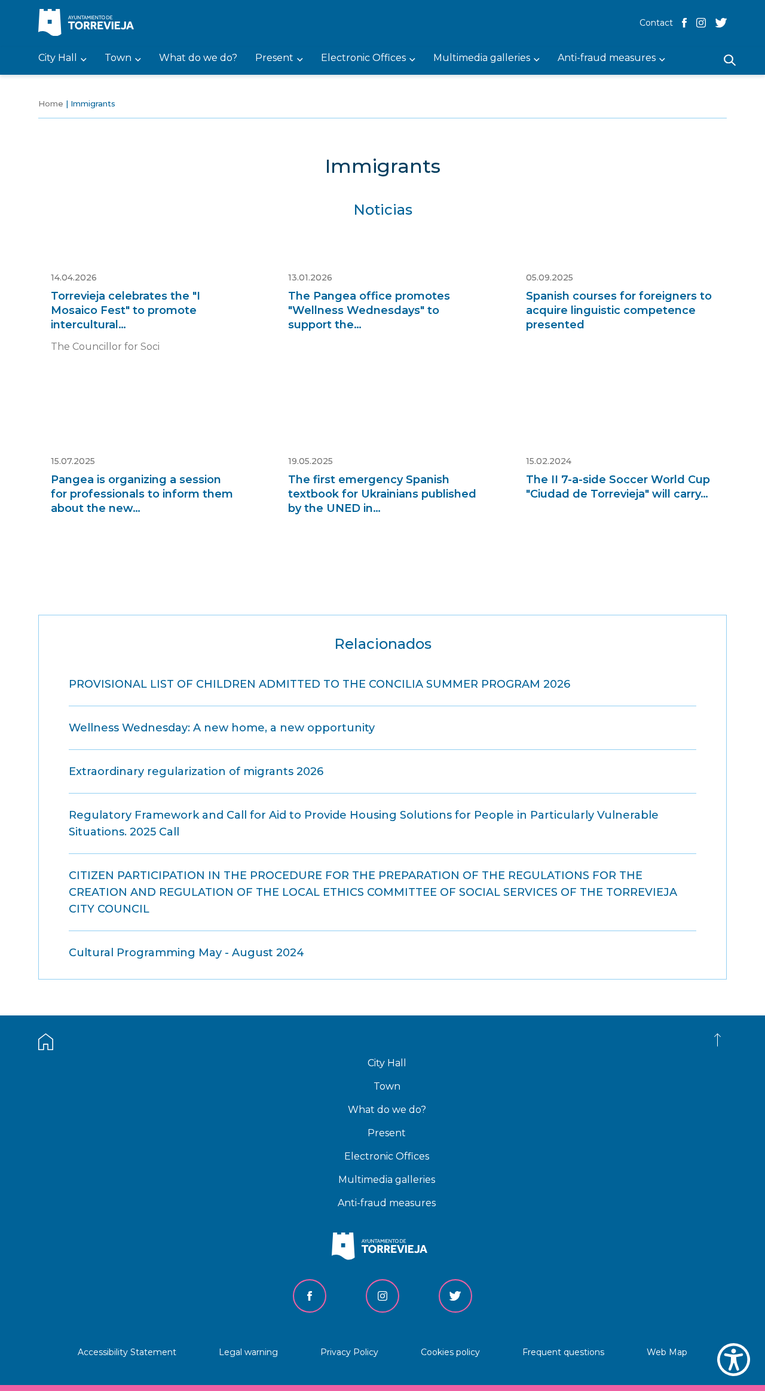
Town (387, 1086)
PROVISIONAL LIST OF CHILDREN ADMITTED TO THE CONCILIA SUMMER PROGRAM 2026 (319, 684)
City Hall (387, 1063)
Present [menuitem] (274, 58)
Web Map (667, 1352)
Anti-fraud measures (387, 1203)
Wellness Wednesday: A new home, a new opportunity (222, 727)
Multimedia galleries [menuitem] (481, 58)
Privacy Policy (349, 1352)
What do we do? (387, 1109)
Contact (656, 22)
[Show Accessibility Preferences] (733, 1359)
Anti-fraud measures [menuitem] (607, 58)
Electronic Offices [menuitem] (363, 58)
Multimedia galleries (386, 1179)
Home (50, 103)
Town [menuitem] (118, 58)
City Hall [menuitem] (57, 58)
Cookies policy (450, 1352)
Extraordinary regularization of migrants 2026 (196, 771)
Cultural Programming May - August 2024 (186, 952)
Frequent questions (563, 1352)
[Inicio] (89, 23)
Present (387, 1133)
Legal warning (248, 1352)
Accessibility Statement (127, 1352)
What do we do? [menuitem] (198, 58)
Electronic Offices (386, 1156)
